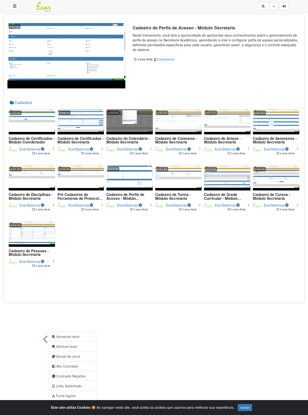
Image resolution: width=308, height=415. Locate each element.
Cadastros (23, 102)
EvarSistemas (165, 59)
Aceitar (245, 407)
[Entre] (284, 6)
